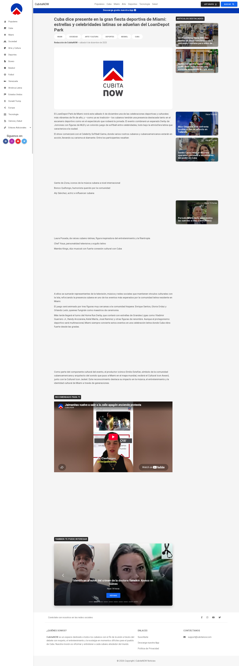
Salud (155, 4)
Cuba (109, 4)
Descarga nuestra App (148, 642)
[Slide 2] (96, 601)
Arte (124, 4)
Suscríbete (143, 637)
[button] (16, 127)
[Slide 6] (116, 601)
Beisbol (124, 37)
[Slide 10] (136, 601)
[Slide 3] (101, 601)
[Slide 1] (91, 601)
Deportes (132, 4)
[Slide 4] (106, 601)
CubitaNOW (42, 4)
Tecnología (144, 4)
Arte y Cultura (91, 37)
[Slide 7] (121, 601)
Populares (99, 4)
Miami (117, 4)
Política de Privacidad (148, 648)
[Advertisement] (113, 160)
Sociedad (73, 37)
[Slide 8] (126, 601)
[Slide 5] (111, 601)
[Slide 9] (131, 601)
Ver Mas (113, 596)
